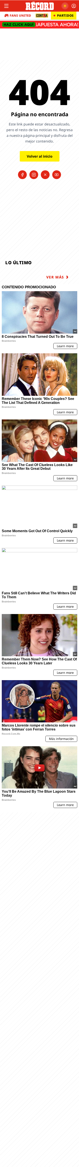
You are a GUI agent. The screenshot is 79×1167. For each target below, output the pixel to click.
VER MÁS (55, 277)
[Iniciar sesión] (73, 5)
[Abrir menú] (6, 6)
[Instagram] (33, 174)
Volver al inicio (39, 156)
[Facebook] (22, 174)
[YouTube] (56, 174)
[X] (45, 174)
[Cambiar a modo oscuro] (64, 5)
